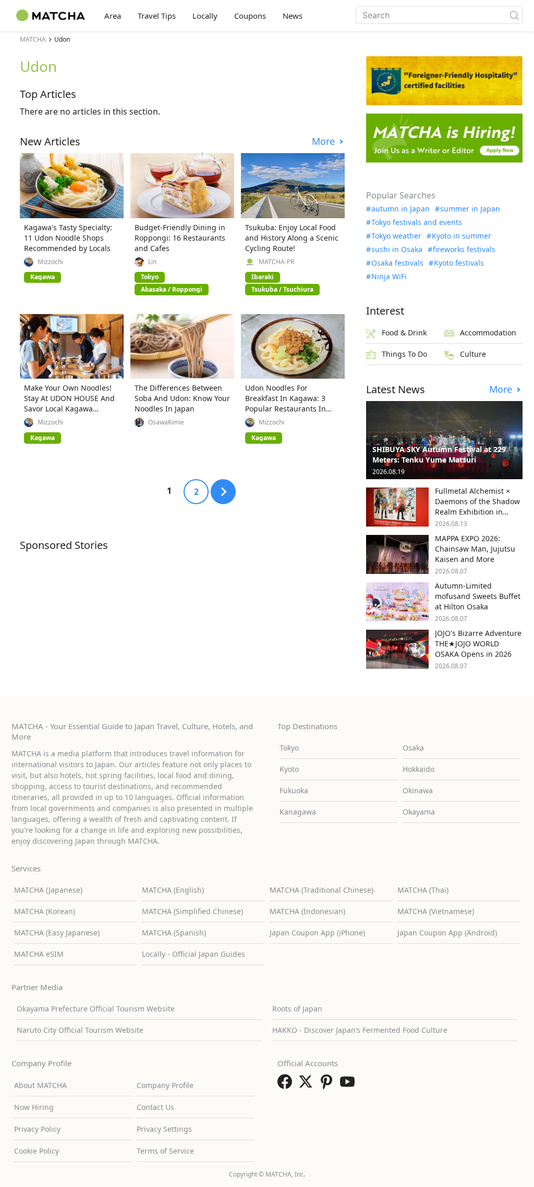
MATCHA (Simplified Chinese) (192, 911)
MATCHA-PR (276, 262)
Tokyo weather (396, 236)
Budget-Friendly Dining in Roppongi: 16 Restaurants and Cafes (180, 237)
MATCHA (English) (173, 890)
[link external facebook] (286, 1085)
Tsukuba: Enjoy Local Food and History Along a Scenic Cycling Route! (291, 237)
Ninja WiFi (389, 276)
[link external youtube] (349, 1085)
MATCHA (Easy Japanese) (57, 933)
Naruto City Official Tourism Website (80, 1030)
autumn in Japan (400, 209)
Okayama (419, 812)
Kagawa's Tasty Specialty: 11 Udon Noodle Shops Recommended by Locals (68, 237)
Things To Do (404, 354)
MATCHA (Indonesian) (307, 911)
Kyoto (289, 769)
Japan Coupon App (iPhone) (317, 933)
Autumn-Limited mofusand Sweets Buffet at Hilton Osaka (477, 596)
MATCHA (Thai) (422, 890)
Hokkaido (418, 769)
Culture (473, 354)
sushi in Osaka (396, 249)
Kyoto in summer (461, 236)
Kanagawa (298, 812)
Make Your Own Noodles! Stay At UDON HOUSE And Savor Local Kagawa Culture (69, 403)
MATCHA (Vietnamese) (435, 911)
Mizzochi (50, 262)
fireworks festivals (464, 249)
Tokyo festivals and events (416, 222)
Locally (204, 15)
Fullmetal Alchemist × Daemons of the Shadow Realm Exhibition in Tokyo (477, 506)
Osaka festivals (397, 263)
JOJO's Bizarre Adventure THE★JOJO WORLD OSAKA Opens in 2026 (478, 643)
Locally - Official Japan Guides (193, 954)
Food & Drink (404, 333)
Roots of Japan (297, 1009)
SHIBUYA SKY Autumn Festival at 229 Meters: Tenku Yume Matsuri (439, 454)
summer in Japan (470, 209)
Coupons (250, 15)
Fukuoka (294, 790)
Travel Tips (157, 15)
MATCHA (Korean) (44, 911)
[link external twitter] (307, 1085)
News (292, 15)
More (324, 141)
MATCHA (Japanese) (48, 890)
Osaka (413, 748)
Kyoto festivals (459, 263)
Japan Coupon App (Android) (447, 933)
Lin (152, 262)
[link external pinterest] (328, 1085)
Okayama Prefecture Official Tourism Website (96, 1009)
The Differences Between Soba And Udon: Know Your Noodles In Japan (182, 398)
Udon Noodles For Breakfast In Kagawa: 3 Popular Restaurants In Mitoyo (285, 403)
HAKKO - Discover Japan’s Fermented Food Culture (359, 1030)
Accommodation (488, 333)
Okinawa (418, 790)
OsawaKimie (166, 422)
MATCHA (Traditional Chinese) (321, 890)
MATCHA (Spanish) (174, 933)
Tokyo (289, 748)
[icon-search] (514, 15)
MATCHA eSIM (39, 954)
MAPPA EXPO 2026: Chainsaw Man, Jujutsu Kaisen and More (475, 548)
